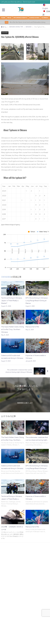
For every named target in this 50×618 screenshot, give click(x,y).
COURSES (44, 18)
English (45, 8)
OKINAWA (5, 33)
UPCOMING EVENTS (20, 18)
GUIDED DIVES (34, 18)
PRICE (9, 18)
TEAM (3, 18)
